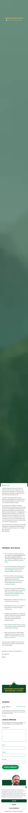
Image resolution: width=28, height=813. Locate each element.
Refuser (14, 804)
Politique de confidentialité (18, 811)
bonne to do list (14, 569)
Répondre (4, 715)
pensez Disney (17, 571)
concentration (21, 590)
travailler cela (8, 609)
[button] (26, 787)
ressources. (16, 601)
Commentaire (6, 727)
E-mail (4, 752)
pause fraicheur (21, 615)
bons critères (8, 560)
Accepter (14, 800)
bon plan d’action (10, 568)
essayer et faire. (15, 595)
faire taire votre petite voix (14, 592)
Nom (3, 745)
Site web (4, 759)
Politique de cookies (8, 811)
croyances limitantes (10, 584)
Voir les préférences (14, 808)
